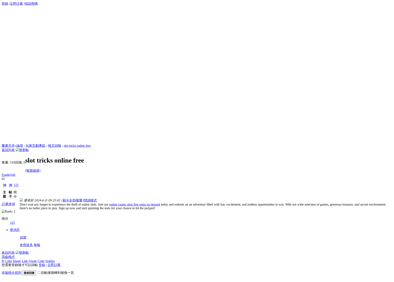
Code (41, 261)
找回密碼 (31, 3)
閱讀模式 (90, 200)
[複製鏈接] (32, 170)
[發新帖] (22, 150)
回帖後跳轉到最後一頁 (57, 272)
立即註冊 (16, 3)
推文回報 (54, 145)
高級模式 (8, 257)
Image (17, 261)
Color (8, 261)
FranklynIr (8, 174)
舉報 (37, 245)
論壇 (19, 145)
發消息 (15, 230)
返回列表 (8, 150)
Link (25, 261)
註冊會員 (8, 204)
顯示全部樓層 (72, 200)
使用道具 (26, 245)
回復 (23, 237)
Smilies (50, 261)
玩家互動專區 (35, 145)
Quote (33, 261)
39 (4, 185)
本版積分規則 (11, 272)
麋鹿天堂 (8, 145)
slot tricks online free (77, 145)
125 (16, 185)
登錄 (5, 3)
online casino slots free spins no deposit (134, 204)
